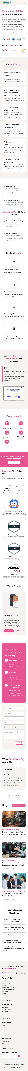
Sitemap (22, 1064)
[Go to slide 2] (20, 630)
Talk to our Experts (13, 462)
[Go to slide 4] (23, 630)
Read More (19, 626)
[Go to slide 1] (18, 630)
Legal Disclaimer (17, 1064)
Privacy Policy (6, 1064)
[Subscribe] (19, 1056)
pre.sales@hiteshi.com (10, 968)
